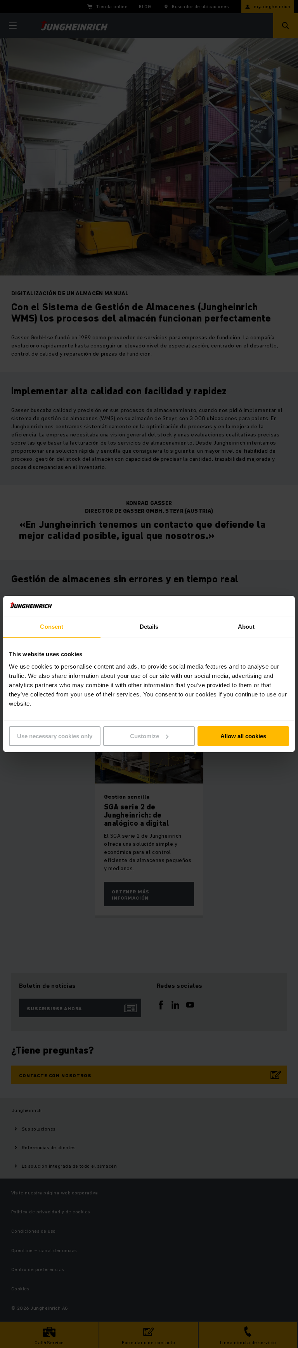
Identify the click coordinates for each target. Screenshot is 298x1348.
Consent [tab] (51, 626)
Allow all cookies (243, 736)
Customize (144, 736)
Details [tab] (149, 626)
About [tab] (246, 626)
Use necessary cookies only (54, 736)
